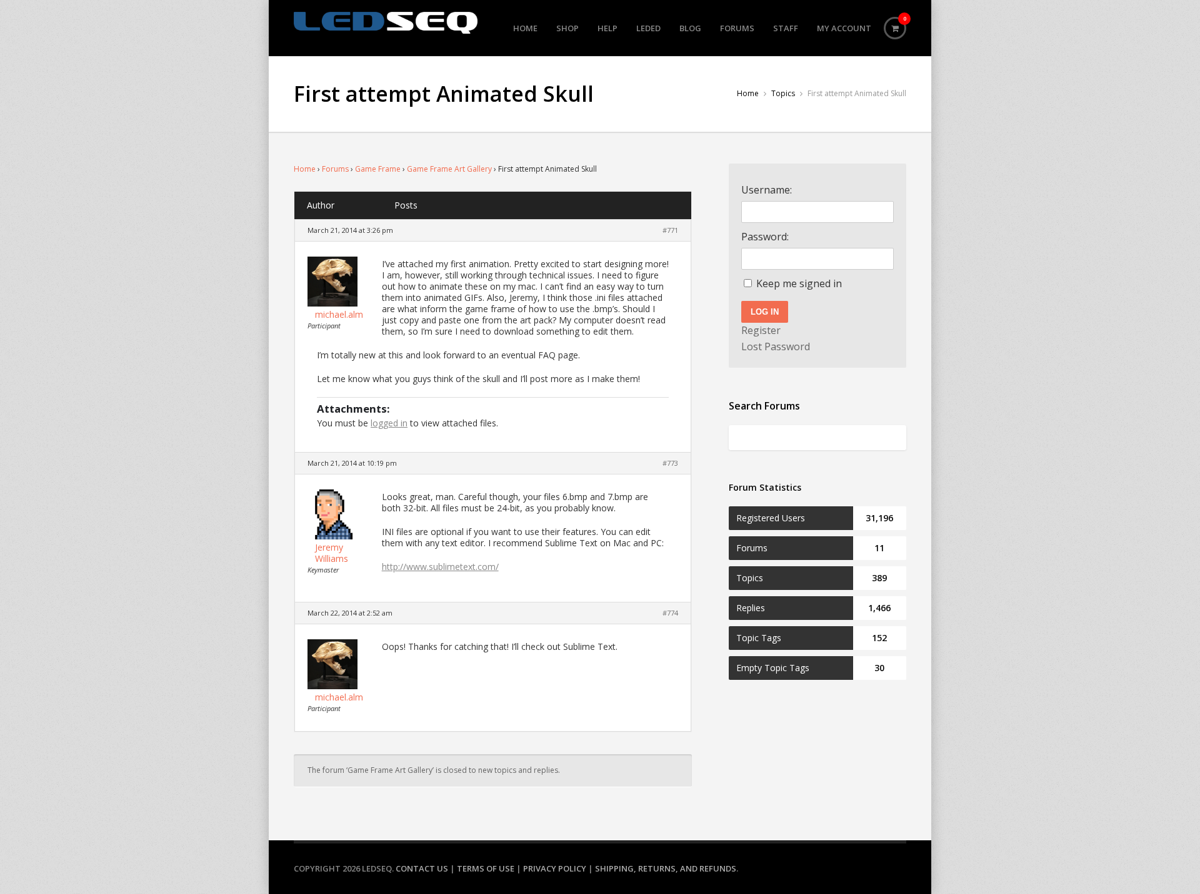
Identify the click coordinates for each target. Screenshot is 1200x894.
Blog (690, 28)
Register (761, 330)
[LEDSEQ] (386, 23)
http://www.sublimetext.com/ (440, 566)
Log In (765, 312)
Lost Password (775, 346)
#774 (670, 612)
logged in (389, 423)
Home (525, 28)
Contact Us (422, 868)
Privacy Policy (554, 868)
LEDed (648, 28)
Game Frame (378, 169)
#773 (670, 463)
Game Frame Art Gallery (449, 169)
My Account (844, 28)
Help (608, 28)
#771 (670, 230)
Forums (737, 28)
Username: (766, 190)
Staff (785, 28)
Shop (567, 28)
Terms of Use (485, 868)
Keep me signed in (799, 283)
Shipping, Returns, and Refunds (665, 868)
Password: (765, 236)
